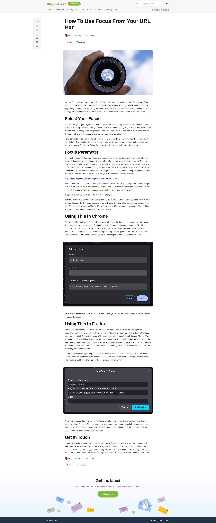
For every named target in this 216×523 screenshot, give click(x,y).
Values (116, 10)
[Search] (167, 3)
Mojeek (153, 520)
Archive (57, 520)
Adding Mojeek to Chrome (105, 225)
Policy (77, 10)
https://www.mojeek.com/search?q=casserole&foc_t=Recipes (91, 179)
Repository (133, 145)
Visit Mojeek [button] (74, 4)
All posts (50, 10)
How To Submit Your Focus (128, 139)
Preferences (112, 174)
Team (100, 10)
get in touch (143, 449)
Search (92, 10)
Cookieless (69, 171)
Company (69, 10)
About (160, 520)
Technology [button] (81, 42)
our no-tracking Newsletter (137, 453)
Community (59, 10)
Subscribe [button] (108, 494)
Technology (108, 10)
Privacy (85, 10)
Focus (74, 102)
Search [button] (69, 42)
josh (69, 35)
